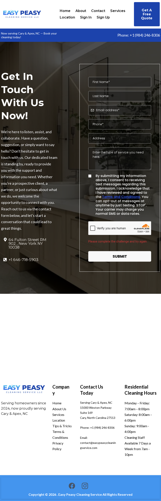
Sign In (86, 17)
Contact (98, 11)
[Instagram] (84, 485)
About (80, 11)
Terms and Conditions (121, 196)
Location (67, 17)
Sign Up (103, 17)
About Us (59, 409)
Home (65, 11)
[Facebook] (71, 485)
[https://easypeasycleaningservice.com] (24, 389)
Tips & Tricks (62, 426)
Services (117, 11)
